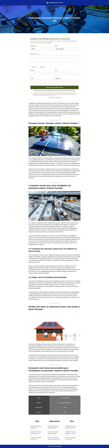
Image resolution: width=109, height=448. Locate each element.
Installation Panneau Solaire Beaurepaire (70, 427)
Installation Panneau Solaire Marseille (35, 432)
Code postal (33, 46)
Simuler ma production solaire (54, 87)
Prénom (32, 70)
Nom (56, 70)
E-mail (32, 78)
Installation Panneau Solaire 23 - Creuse (70, 432)
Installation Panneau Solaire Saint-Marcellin (54, 438)
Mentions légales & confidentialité (54, 97)
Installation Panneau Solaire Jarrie (70, 438)
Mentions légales (57, 446)
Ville (56, 46)
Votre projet (35, 54)
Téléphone (57, 78)
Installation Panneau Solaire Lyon (35, 438)
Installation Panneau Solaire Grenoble (53, 427)
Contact (50, 446)
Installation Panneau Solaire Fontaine (53, 432)
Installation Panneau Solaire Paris (35, 427)
